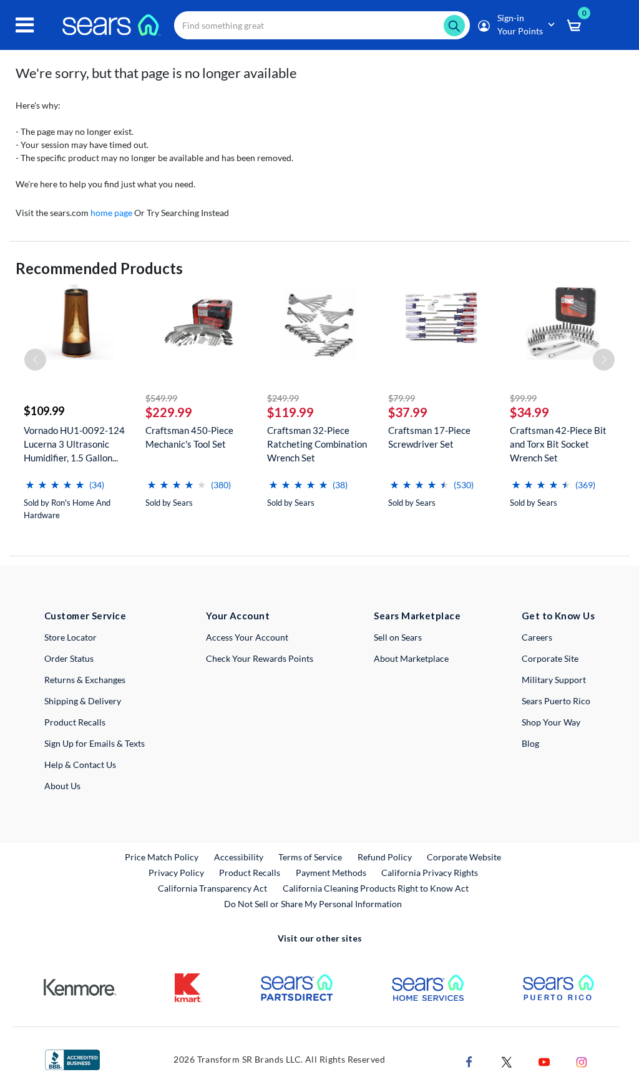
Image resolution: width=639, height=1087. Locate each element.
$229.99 (168, 412)
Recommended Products (99, 268)
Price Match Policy (161, 857)
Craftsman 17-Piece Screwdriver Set (429, 437)
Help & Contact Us (80, 764)
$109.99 (44, 411)
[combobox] (322, 25)
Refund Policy (385, 857)
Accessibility (238, 857)
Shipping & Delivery (82, 701)
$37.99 (407, 412)
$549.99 (161, 398)
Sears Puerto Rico (556, 701)
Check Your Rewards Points (259, 658)
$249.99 (283, 398)
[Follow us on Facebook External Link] (469, 1060)
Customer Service (85, 615)
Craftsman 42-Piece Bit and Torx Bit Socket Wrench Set (558, 444)
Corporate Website (464, 856)
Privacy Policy (176, 872)
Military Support (554, 679)
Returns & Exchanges (84, 679)
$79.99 (401, 398)
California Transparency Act (212, 888)
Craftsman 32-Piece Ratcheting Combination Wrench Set (317, 444)
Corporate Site (550, 658)
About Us (62, 785)
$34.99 (529, 412)
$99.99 (523, 398)
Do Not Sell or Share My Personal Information (313, 903)
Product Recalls (74, 722)
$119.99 (290, 412)
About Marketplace (411, 658)
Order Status (69, 658)
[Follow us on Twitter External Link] (506, 1060)
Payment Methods (331, 872)
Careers (537, 637)
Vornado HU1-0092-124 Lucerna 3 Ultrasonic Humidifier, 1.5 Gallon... (74, 444)
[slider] (55, 480)
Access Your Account (247, 637)
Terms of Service (310, 857)
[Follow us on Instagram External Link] (581, 1060)
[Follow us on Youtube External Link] (544, 1060)
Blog (530, 743)
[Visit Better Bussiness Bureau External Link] (72, 1058)
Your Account (238, 615)
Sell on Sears (398, 637)
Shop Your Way (551, 722)
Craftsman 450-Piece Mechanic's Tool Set (189, 437)
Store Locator (70, 637)
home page (111, 212)
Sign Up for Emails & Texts (94, 743)
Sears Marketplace (417, 615)
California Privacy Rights (429, 872)
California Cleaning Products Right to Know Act (376, 888)
